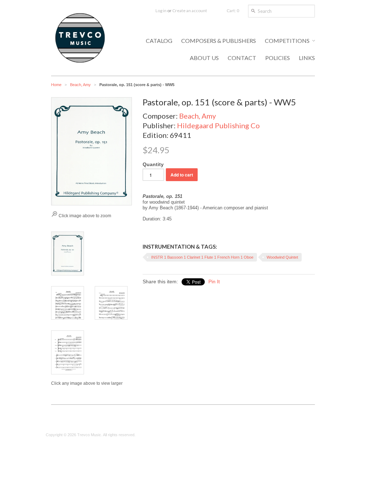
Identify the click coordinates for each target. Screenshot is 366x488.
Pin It (214, 281)
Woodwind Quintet (282, 257)
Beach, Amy (80, 85)
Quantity (153, 164)
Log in (161, 10)
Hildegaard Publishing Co (218, 125)
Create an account (189, 10)
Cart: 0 (233, 10)
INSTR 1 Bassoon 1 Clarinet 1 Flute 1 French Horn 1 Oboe (202, 257)
